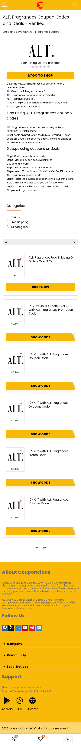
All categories (20, 227)
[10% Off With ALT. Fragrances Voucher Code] (15, 505)
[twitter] (11, 628)
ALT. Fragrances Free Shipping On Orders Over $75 (51, 259)
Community (16, 655)
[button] (40, 644)
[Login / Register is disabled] (68, 739)
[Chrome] (32, 700)
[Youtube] (25, 628)
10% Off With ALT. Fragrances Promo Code (48, 453)
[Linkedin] (39, 628)
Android (7, 709)
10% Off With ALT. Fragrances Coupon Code (48, 356)
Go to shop (42, 75)
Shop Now (40, 287)
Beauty (15, 217)
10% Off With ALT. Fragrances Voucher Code (48, 501)
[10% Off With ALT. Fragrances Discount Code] (15, 408)
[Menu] (4, 5)
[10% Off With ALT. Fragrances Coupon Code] (15, 360)
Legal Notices (17, 667)
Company (14, 644)
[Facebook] (5, 628)
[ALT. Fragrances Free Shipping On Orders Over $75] (15, 263)
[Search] (75, 5)
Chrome (32, 709)
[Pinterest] (32, 628)
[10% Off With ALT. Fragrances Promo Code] (15, 457)
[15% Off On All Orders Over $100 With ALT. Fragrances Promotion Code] (15, 311)
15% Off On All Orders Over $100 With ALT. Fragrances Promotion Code (51, 309)
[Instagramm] (18, 628)
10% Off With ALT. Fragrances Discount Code (48, 405)
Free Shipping (19, 222)
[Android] (7, 700)
